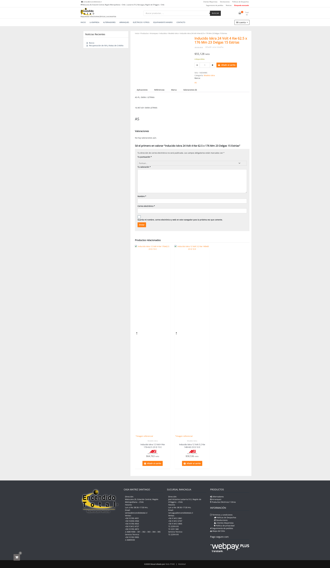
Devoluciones (225, 2)
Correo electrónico (146, 206)
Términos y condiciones (222, 515)
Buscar (215, 13)
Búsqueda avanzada (241, 5)
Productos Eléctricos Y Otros (223, 502)
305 (158, 532)
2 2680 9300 (130, 532)
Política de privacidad (224, 525)
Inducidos (163, 33)
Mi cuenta (241, 22)
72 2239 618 (173, 526)
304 (153, 532)
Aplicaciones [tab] (142, 90)
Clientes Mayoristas (210, 2)
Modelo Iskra (173, 33)
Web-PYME (170, 564)
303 (148, 532)
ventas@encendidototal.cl (92, 2)
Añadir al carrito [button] (154, 463)
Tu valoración (144, 167)
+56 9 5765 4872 (132, 529)
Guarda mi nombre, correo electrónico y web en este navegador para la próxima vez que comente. (180, 219)
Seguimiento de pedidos (214, 5)
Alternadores (218, 496)
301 (138, 532)
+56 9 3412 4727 (132, 526)
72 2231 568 (173, 529)
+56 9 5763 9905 (132, 537)
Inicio (137, 33)
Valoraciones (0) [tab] (190, 90)
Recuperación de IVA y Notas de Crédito (106, 45)
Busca (91, 43)
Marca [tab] (174, 90)
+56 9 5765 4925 (132, 523)
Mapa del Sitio (218, 531)
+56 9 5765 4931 (132, 518)
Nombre (142, 196)
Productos (144, 33)
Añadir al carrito (228, 65)
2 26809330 (130, 540)
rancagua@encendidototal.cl (180, 513)
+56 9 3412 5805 (175, 523)
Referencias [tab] (159, 90)
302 (143, 532)
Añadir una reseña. (214, 47)
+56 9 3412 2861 (175, 518)
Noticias (229, 5)
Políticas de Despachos (240, 2)
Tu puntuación (145, 157)
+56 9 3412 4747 (175, 521)
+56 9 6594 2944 (132, 521)
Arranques (154, 33)
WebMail (182, 564)
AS (196, 82)
